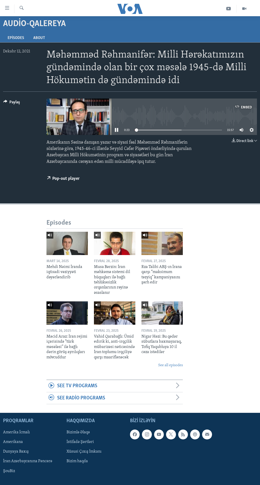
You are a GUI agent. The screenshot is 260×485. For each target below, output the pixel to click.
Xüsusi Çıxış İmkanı (84, 452)
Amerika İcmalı (16, 433)
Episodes (16, 38)
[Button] (11, 103)
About (39, 38)
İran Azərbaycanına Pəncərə (27, 461)
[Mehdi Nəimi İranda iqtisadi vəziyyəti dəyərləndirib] (67, 243)
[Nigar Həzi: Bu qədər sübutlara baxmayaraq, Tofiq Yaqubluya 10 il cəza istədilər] (162, 313)
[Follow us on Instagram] (147, 434)
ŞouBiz (9, 471)
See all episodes (170, 365)
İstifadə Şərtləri (80, 442)
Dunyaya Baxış (16, 452)
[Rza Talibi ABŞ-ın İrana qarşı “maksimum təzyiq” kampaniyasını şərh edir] (162, 243)
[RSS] (183, 434)
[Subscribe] (207, 434)
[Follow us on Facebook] (135, 434)
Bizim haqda (77, 461)
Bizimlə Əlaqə (78, 433)
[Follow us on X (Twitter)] (171, 434)
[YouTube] (229, 9)
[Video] (244, 9)
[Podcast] (195, 434)
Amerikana (13, 442)
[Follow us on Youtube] (159, 434)
